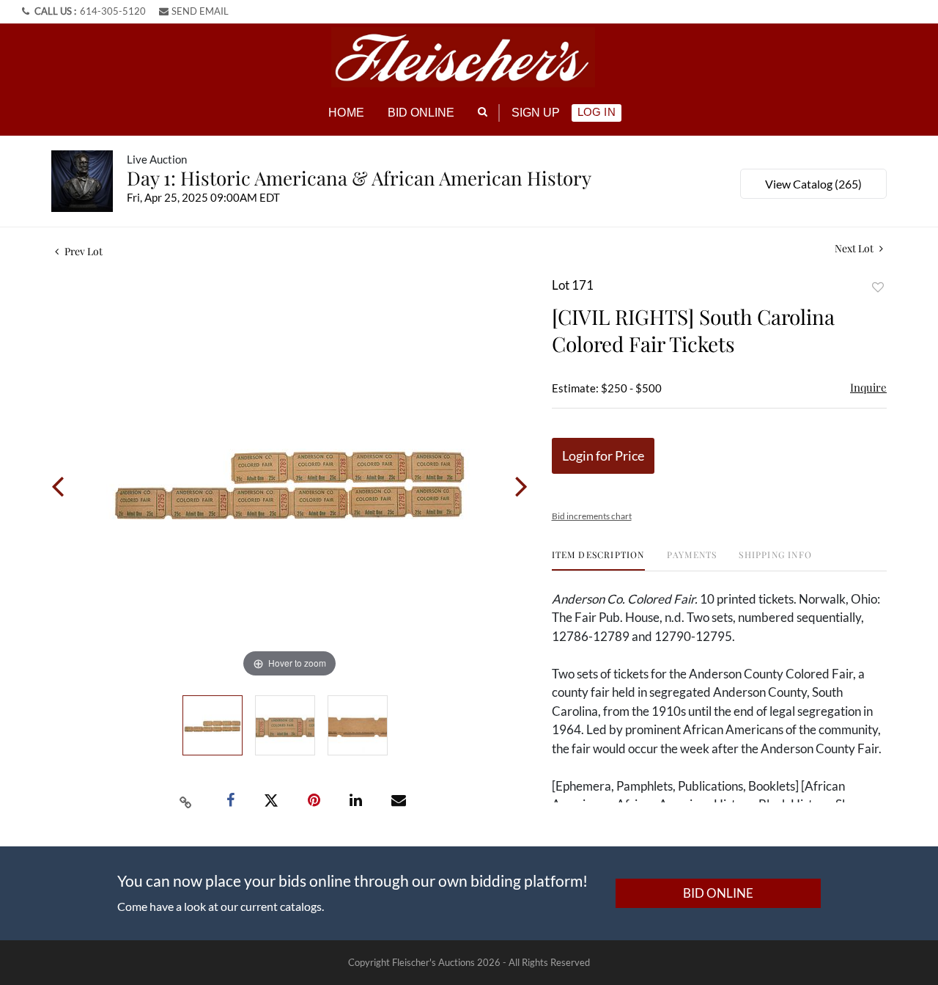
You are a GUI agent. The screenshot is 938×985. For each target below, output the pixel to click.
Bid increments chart (592, 515)
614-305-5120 (113, 11)
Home (345, 112)
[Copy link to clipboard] (186, 801)
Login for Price (603, 455)
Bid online (421, 112)
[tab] (598, 560)
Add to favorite (878, 287)
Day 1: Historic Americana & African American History (359, 178)
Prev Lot (82, 251)
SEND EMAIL (200, 11)
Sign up (536, 112)
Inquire (868, 387)
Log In (596, 112)
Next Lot (855, 248)
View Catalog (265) (813, 184)
